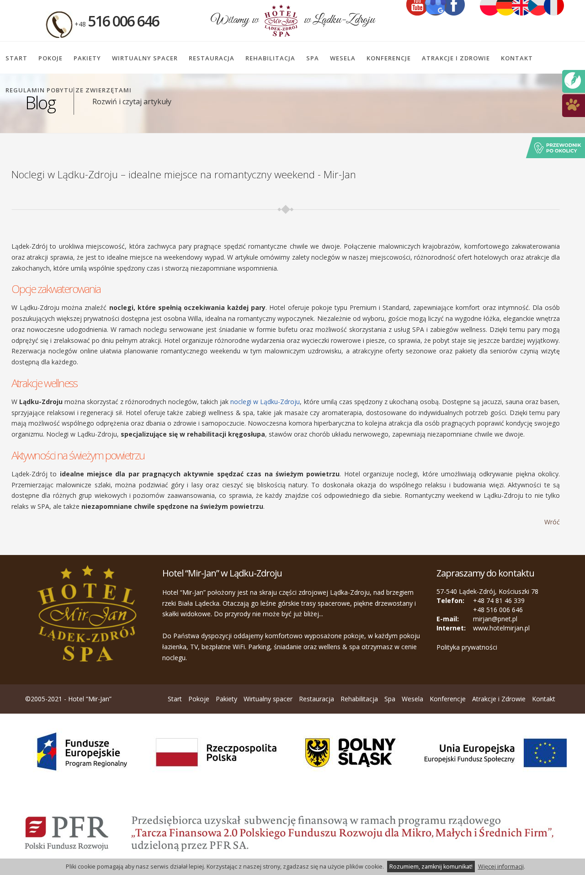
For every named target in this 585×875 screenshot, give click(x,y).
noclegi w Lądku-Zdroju (265, 401)
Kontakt (517, 58)
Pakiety (87, 58)
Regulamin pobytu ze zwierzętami (68, 90)
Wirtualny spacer (145, 58)
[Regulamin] (572, 104)
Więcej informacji (501, 866)
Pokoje (50, 58)
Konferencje (389, 58)
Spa (312, 58)
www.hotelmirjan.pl (501, 628)
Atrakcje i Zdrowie (456, 58)
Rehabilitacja (270, 58)
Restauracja (211, 58)
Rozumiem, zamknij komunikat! (431, 866)
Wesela (343, 58)
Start (16, 58)
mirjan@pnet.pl (495, 618)
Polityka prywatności (466, 647)
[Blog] (572, 79)
